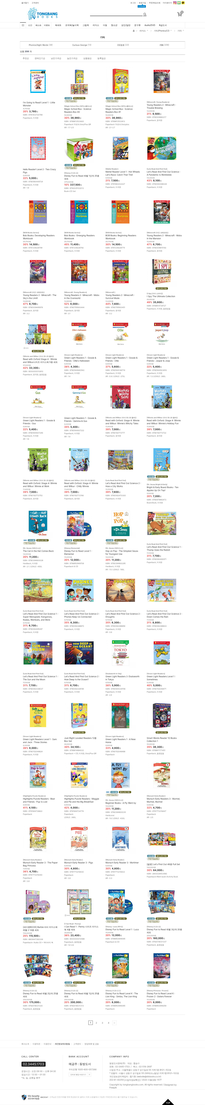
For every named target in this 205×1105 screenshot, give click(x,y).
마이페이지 (167, 3)
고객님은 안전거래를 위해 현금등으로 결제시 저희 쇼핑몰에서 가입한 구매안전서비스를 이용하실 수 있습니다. (93, 1097)
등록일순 (101, 58)
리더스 (96, 25)
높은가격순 (72, 58)
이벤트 (47, 25)
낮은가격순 (56, 58)
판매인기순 (40, 58)
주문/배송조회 (154, 3)
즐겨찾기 (25, 3)
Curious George (79, 45)
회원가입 (142, 3)
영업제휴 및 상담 (91, 1044)
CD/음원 (120, 45)
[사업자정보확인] (132, 1080)
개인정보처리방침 (62, 1044)
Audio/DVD (150, 25)
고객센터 (35, 3)
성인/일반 (125, 25)
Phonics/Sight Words (38, 45)
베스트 (38, 25)
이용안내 (47, 1044)
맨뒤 (114, 1023)
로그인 (133, 3)
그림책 (86, 25)
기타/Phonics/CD (161, 30)
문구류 (137, 25)
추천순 (26, 58)
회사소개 (25, 1044)
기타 (180, 30)
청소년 (114, 25)
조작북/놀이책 (72, 25)
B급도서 (163, 25)
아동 (105, 25)
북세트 (58, 25)
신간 (30, 25)
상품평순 (87, 58)
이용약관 (36, 1044)
